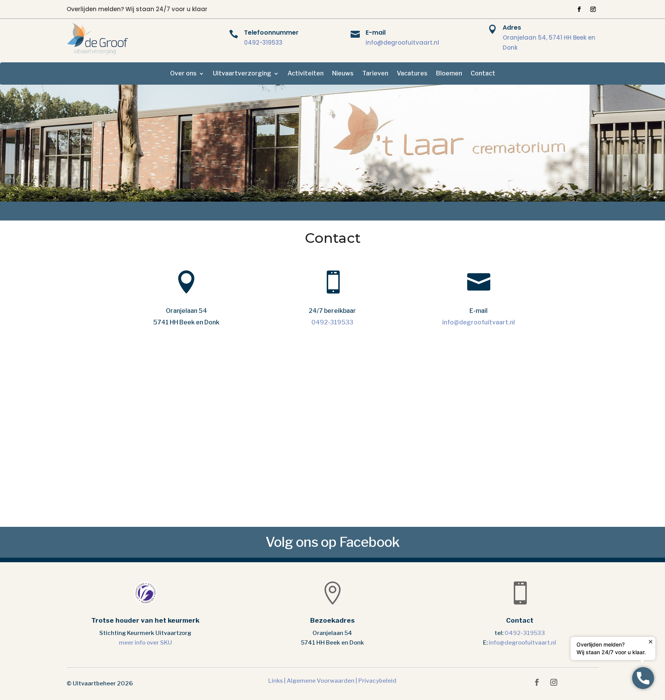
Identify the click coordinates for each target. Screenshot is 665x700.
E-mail (376, 32)
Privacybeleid (377, 680)
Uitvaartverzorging (242, 74)
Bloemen (449, 74)
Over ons (183, 74)
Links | (277, 680)
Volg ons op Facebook (333, 542)
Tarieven (375, 74)
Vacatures (412, 74)
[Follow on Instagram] (593, 9)
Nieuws (343, 74)
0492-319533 (263, 42)
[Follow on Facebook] (579, 9)
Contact (483, 74)
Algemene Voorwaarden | (322, 680)
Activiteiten (305, 74)
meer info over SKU (145, 642)
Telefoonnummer (271, 32)
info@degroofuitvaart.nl (402, 42)
